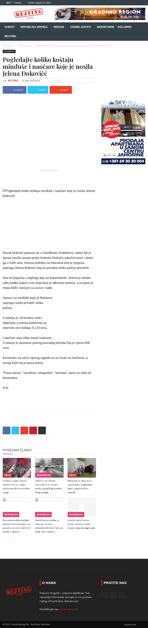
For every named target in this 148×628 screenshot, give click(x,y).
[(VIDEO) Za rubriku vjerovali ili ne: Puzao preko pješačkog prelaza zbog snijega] (49, 467)
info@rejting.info (69, 609)
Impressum (130, 624)
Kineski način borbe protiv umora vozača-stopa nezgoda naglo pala (81, 524)
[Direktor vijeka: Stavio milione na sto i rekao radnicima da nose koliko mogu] (17, 467)
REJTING (13, 80)
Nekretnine (105, 26)
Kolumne (124, 26)
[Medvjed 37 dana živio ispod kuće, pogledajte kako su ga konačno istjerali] (82, 467)
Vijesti (9, 26)
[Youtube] (142, 2)
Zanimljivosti (80, 26)
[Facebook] (130, 2)
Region (59, 26)
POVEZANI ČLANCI (17, 450)
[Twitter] (136, 2)
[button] (140, 27)
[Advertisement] (49, 178)
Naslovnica (8, 46)
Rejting (10, 36)
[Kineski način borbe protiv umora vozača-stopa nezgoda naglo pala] (82, 507)
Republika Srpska (34, 26)
